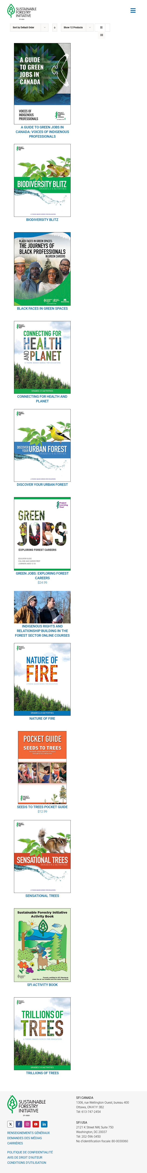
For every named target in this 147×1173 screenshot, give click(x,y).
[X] (10, 1124)
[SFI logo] (21, 5)
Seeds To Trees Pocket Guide (42, 807)
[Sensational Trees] (42, 856)
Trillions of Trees (42, 1073)
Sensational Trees (42, 896)
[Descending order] (54, 28)
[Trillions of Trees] (42, 1033)
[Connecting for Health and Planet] (42, 357)
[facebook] (19, 1124)
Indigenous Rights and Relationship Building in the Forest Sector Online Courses (42, 630)
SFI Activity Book (42, 985)
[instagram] (27, 1124)
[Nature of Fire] (42, 679)
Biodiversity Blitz (42, 220)
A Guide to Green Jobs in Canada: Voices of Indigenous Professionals (42, 131)
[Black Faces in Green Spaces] (42, 269)
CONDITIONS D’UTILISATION (26, 1163)
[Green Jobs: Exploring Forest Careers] (42, 534)
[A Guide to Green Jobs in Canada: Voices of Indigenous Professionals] (42, 83)
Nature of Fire (42, 718)
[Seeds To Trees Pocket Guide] (42, 767)
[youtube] (36, 1124)
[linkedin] (44, 1124)
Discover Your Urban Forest (42, 485)
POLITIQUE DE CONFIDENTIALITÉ (30, 1152)
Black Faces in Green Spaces (42, 308)
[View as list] (101, 35)
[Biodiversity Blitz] (42, 180)
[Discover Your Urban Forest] (42, 445)
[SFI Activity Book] (42, 945)
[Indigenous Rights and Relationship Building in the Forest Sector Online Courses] (42, 607)
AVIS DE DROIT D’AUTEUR (24, 1157)
